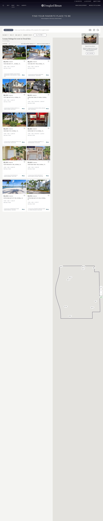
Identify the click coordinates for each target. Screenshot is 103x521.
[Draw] (101, 287)
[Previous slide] (4, 52)
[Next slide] (24, 52)
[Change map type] (101, 297)
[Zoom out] (101, 293)
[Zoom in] (101, 290)
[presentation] (14, 52)
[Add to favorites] (24, 61)
